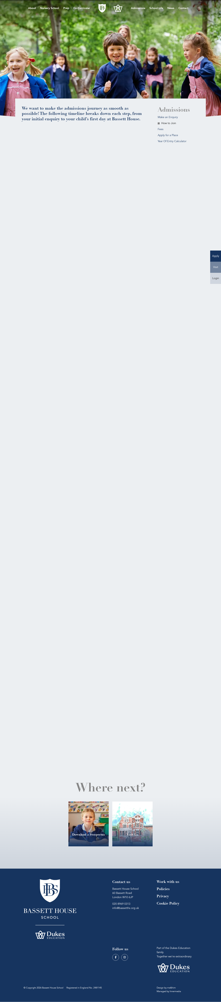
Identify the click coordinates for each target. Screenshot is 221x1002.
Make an (168, 117)
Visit (215, 267)
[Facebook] (115, 957)
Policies (163, 889)
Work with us (168, 881)
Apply (215, 256)
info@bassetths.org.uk (125, 908)
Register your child (44, 253)
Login (215, 278)
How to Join (168, 123)
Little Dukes (64, 731)
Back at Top (82, 588)
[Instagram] (124, 957)
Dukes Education (75, 610)
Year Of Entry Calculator (172, 141)
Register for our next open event (51, 192)
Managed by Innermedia (169, 991)
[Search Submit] (199, 8)
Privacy (163, 896)
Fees (160, 129)
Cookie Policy (168, 903)
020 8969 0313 (121, 904)
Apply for (168, 135)
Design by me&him (166, 988)
